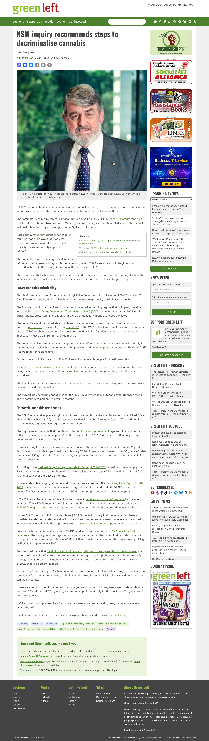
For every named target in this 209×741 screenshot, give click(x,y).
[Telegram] (176, 493)
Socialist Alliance (105, 701)
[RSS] (190, 493)
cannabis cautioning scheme (47, 367)
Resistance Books (106, 697)
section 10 (72, 327)
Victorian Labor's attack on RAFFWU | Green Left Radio (168, 394)
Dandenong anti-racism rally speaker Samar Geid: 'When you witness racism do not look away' (170, 454)
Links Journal (103, 693)
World (16, 701)
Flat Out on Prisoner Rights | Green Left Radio (167, 385)
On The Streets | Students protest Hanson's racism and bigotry (171, 403)
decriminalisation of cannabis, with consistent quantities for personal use (92, 551)
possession (35, 327)
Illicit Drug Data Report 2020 (124, 483)
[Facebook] (25, 65)
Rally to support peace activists (169, 257)
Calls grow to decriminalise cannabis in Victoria (105, 252)
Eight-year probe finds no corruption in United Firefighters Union (170, 520)
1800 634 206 (47, 670)
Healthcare (37, 623)
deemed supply (98, 347)
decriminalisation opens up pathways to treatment (110, 523)
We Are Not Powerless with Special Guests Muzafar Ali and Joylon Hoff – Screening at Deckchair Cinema (169, 244)
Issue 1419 (50, 58)
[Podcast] (157, 493)
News (16, 693)
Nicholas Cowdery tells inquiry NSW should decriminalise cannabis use (111, 242)
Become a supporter (32, 661)
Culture (17, 704)
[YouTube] (152, 493)
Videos (44, 701)
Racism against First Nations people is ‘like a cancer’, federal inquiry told (169, 541)
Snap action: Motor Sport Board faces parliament (169, 207)
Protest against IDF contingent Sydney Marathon (169, 434)
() (73, 311)
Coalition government (96, 431)
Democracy (23, 623)
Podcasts (45, 697)
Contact (72, 701)
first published (117, 615)
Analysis (63, 58)
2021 (20, 487)
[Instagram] (170, 493)
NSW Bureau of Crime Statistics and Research (81, 629)
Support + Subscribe (163, 4)
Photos (44, 693)
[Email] (43, 65)
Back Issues (19, 708)
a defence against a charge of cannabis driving (88, 383)
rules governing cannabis (106, 207)
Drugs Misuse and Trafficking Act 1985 (36, 629)
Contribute (74, 697)
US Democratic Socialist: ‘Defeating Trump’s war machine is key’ (171, 553)
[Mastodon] (19, 65)
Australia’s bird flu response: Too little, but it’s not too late (170, 530)
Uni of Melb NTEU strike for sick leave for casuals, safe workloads (170, 509)
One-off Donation (39, 656)
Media (49, 22)
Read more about (140, 730)
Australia (111, 629)
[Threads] (186, 493)
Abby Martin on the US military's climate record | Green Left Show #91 (170, 414)
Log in (192, 4)
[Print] (37, 65)
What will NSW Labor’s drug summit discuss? (104, 248)
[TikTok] (166, 493)
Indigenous (51, 623)
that (42, 235)
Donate (182, 4)
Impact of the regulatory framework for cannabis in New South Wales (94, 623)
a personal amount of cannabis (105, 499)
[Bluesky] (31, 65)
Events (61, 22)
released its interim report (122, 219)
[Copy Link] (49, 65)
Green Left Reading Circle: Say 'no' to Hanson (171, 232)
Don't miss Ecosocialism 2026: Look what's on (169, 464)
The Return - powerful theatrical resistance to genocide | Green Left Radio (171, 375)
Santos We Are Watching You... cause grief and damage (169, 219)
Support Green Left (166, 322)
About (71, 693)
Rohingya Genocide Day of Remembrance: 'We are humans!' (170, 443)
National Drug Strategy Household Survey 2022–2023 (72, 467)
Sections (18, 22)
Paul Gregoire (26, 52)
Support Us (34, 22)
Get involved (77, 22)
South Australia (82, 371)
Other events (171, 268)
